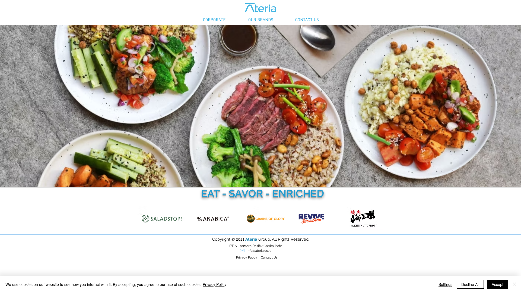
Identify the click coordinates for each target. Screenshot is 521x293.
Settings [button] (445, 284)
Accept (497, 284)
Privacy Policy (214, 284)
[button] (214, 19)
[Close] (514, 284)
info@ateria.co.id (259, 251)
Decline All (470, 284)
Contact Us (269, 257)
